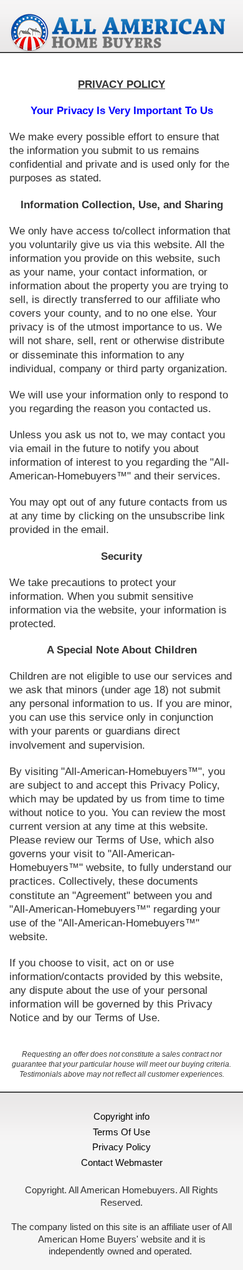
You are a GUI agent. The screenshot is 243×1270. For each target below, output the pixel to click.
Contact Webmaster (122, 1162)
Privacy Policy (121, 1147)
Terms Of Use (121, 1132)
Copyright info (121, 1116)
